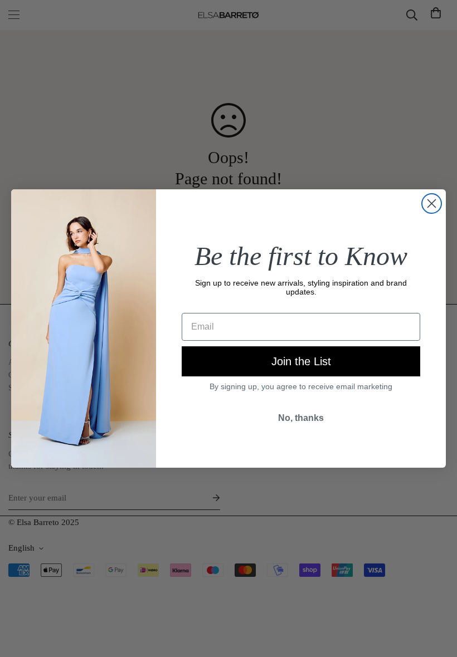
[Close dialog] (431, 203)
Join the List (301, 361)
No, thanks (301, 418)
